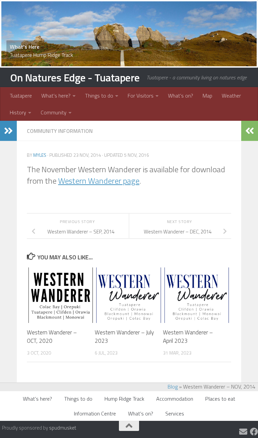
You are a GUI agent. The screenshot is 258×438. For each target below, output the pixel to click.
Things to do (99, 96)
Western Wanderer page (98, 181)
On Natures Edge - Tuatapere (75, 77)
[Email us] (243, 432)
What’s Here (24, 47)
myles (39, 154)
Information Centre (95, 413)
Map (207, 96)
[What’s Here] (129, 33)
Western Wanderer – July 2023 (124, 336)
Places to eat (220, 399)
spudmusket (62, 428)
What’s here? (56, 96)
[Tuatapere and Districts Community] (254, 432)
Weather (231, 96)
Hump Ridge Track (124, 399)
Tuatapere (21, 96)
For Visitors (141, 96)
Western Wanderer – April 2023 (188, 336)
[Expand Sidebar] (8, 131)
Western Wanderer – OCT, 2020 (52, 336)
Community (54, 112)
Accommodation (174, 399)
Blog (173, 386)
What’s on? (180, 96)
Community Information (60, 131)
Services (174, 413)
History (18, 112)
